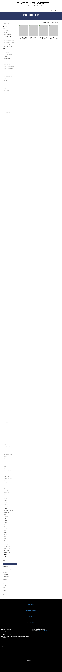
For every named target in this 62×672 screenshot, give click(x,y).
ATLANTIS (5, 240)
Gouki (5, 542)
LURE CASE (6, 106)
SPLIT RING (6, 154)
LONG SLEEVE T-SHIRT (8, 76)
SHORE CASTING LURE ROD (9, 42)
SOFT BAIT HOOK (7, 170)
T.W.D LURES (6, 496)
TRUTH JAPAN (6, 490)
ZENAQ (5, 532)
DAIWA (5, 280)
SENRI (5, 460)
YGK (4, 524)
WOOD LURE (6, 62)
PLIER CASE (6, 210)
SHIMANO (6, 462)
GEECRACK (6, 322)
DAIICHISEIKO (6, 278)
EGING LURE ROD (7, 44)
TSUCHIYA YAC (6, 492)
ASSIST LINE (6, 136)
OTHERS (5, 92)
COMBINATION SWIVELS (8, 150)
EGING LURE (6, 70)
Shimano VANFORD (20, 55)
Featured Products (6, 26)
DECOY (5, 282)
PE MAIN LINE (6, 130)
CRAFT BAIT (6, 270)
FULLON (5, 312)
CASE (5, 118)
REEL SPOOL (6, 182)
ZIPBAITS (5, 538)
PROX (5, 434)
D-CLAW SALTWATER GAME (9, 276)
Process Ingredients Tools (8, 220)
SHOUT (5, 464)
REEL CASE (6, 108)
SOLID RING (6, 156)
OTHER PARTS (6, 190)
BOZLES (5, 262)
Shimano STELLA (20, 51)
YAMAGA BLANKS (7, 516)
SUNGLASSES (6, 90)
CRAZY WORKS (6, 274)
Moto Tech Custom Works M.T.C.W (8, 404)
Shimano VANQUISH (20, 53)
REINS (5, 442)
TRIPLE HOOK (6, 162)
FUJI (4, 310)
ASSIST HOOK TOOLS (7, 174)
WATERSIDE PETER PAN (8, 510)
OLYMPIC (5, 424)
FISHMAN (5, 304)
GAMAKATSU (6, 314)
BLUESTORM (6, 256)
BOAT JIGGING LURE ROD (8, 36)
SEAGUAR (5, 456)
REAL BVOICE (6, 440)
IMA (4, 346)
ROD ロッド (5, 28)
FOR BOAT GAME (7, 184)
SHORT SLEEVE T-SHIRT (8, 74)
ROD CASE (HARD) (7, 120)
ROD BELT (6, 122)
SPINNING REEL (7, 50)
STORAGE (5, 98)
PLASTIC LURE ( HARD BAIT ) (9, 66)
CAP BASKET (6, 198)
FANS (5, 300)
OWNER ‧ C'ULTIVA (7, 426)
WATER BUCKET (7, 110)
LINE (4, 128)
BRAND (4, 230)
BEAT (5, 244)
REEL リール (5, 48)
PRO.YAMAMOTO (7, 546)
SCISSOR (5, 208)
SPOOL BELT (6, 124)
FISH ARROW (6, 302)
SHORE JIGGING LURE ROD (9, 40)
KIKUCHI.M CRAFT (7, 548)
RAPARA (5, 438)
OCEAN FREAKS (7, 420)
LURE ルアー (5, 60)
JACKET (5, 80)
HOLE (18, 161)
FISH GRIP (6, 202)
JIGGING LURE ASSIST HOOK (9, 164)
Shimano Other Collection (21, 57)
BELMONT (6, 246)
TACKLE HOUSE (6, 482)
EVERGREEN (6, 298)
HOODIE (5, 78)
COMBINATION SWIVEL (8, 152)
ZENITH (5, 534)
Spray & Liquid (6, 226)
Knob (5, 186)
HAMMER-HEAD (7, 336)
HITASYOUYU (6, 544)
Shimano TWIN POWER (8, 54)
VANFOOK (6, 506)
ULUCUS (5, 498)
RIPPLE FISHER (7, 446)
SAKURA (5, 450)
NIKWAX (5, 412)
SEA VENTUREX (6, 458)
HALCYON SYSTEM (7, 334)
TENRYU (5, 554)
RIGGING (4, 194)
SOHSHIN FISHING (7, 470)
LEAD (4, 192)
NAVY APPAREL (6, 410)
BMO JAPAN (6, 258)
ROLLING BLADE (7, 172)
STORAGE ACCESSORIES (8, 126)
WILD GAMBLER (7, 512)
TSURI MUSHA (6, 550)
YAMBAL (5, 528)
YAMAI (5, 518)
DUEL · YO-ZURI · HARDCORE (9, 292)
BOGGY (5, 260)
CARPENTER (6, 266)
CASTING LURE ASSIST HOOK (9, 166)
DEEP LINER (6, 286)
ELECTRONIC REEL (7, 58)
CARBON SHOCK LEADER (8, 132)
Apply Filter (10, 563)
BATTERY (5, 188)
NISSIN (5, 414)
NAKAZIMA (6, 406)
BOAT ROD (6, 30)
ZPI (4, 540)
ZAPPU (5, 530)
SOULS (5, 472)
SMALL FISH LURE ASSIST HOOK (10, 168)
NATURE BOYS (6, 408)
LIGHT (5, 218)
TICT (4, 486)
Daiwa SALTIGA (6, 52)
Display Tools (6, 222)
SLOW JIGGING (6, 32)
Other (5, 556)
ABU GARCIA (6, 232)
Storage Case (6, 116)
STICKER (5, 224)
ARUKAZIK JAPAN (7, 238)
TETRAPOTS (6, 484)
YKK (4, 526)
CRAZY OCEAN (6, 272)
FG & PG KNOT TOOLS (8, 138)
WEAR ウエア (5, 72)
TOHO (5, 488)
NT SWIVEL (6, 416)
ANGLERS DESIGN (7, 234)
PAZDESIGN (6, 432)
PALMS (5, 428)
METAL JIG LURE (7, 64)
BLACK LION (6, 252)
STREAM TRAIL (6, 476)
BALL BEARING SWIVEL (8, 148)
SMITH (5, 466)
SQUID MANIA (6, 474)
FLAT (18, 163)
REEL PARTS (5, 178)
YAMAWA (5, 522)
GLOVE (5, 88)
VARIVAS (5, 508)
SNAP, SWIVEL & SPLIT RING (8, 142)
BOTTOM (5, 82)
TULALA (5, 494)
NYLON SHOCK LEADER (8, 134)
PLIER (4, 200)
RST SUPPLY (6, 448)
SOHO (5, 468)
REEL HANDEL (6, 180)
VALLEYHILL (6, 504)
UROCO (5, 502)
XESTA (5, 514)
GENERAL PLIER (7, 206)
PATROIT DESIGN (7, 430)
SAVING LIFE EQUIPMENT (7, 94)
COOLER (5, 102)
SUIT (5, 84)
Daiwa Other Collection (21, 59)
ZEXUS (5, 536)
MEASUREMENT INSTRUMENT (9, 216)
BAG (4, 104)
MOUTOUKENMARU (7, 552)
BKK (4, 250)
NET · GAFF (6, 214)
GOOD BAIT (6, 324)
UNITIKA (5, 500)
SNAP (5, 144)
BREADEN (6, 264)
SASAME (5, 452)
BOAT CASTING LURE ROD (8, 38)
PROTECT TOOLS (6, 96)
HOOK (4, 158)
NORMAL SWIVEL (7, 146)
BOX (4, 100)
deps (5, 288)
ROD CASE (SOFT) (7, 112)
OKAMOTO (6, 422)
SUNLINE (5, 480)
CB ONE (5, 268)
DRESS (5, 290)
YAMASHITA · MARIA (7, 520)
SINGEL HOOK (6, 160)
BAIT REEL (6, 56)
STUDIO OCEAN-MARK (8, 478)
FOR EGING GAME (7, 196)
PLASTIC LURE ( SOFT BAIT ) (9, 68)
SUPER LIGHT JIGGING (8, 34)
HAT (4, 86)
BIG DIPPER (6, 248)
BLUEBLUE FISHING (7, 254)
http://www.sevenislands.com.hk (42, 630)
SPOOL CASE (6, 114)
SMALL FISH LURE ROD (8, 46)
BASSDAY (5, 242)
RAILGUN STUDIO (7, 436)
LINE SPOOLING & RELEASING (9, 140)
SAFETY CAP (6, 176)
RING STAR (6, 444)
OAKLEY (5, 418)
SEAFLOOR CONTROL (8, 454)
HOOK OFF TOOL (7, 204)
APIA (5, 236)
